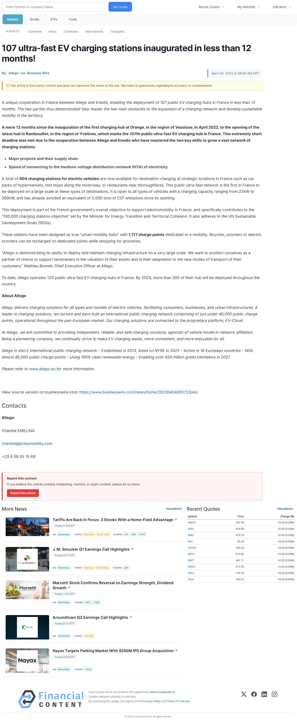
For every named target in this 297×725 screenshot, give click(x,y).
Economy (89, 534)
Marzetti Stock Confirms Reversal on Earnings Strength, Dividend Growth (113, 585)
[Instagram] (274, 699)
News (52, 31)
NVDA (191, 567)
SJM (126, 568)
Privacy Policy (151, 701)
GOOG (192, 548)
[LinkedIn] (264, 699)
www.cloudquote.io (162, 692)
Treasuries (117, 31)
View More (173, 509)
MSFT (191, 560)
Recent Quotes (209, 7)
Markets (12, 19)
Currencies (70, 31)
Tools (73, 19)
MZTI (88, 602)
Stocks (34, 19)
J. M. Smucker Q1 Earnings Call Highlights (93, 549)
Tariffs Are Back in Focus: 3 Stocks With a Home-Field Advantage (115, 519)
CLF (126, 534)
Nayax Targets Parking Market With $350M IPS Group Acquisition (115, 650)
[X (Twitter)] (243, 699)
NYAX (88, 669)
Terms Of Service (178, 701)
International (94, 31)
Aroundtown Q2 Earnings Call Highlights (92, 617)
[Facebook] (254, 699)
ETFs (53, 19)
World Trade (103, 534)
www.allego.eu (42, 369)
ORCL (191, 573)
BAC (190, 541)
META (191, 554)
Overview (35, 31)
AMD (191, 535)
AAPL (191, 529)
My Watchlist (246, 7)
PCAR (142, 534)
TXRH (96, 602)
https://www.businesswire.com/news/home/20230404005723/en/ (138, 392)
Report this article (22, 493)
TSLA (191, 579)
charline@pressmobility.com (27, 443)
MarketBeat (64, 534)
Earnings (89, 568)
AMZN (191, 522)
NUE (134, 534)
